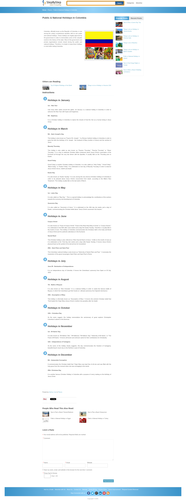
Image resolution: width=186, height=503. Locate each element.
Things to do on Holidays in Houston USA (99, 85)
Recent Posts (136, 18)
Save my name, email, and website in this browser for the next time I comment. (68, 470)
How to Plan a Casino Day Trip (132, 22)
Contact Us (77, 489)
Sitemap (84, 489)
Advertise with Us (60, 489)
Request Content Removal (130, 489)
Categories (130, 3)
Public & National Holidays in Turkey (98, 418)
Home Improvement (114, 489)
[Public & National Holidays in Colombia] (99, 45)
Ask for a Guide (48, 489)
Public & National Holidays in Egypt (61, 418)
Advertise (139, 3)
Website (89, 462)
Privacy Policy (103, 489)
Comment (47, 438)
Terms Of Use (93, 489)
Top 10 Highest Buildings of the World (61, 85)
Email (68, 463)
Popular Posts (122, 18)
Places (50, 10)
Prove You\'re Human (50, 473)
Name (46, 463)
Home (44, 10)
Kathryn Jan (52, 392)
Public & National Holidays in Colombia (65, 10)
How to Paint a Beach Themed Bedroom (62, 412)
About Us (69, 489)
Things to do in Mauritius (130, 43)
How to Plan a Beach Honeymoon (97, 412)
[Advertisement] (77, 24)
